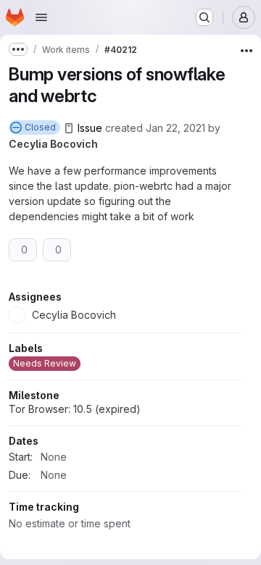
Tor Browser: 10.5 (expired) (75, 501)
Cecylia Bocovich (53, 144)
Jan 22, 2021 (175, 128)
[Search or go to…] (204, 17)
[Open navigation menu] (41, 17)
